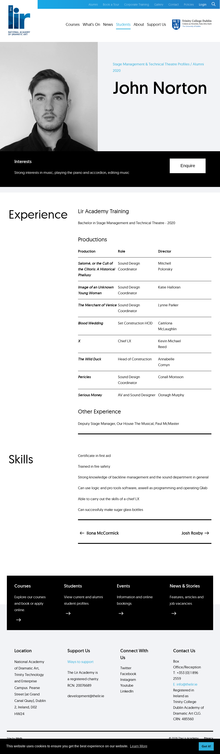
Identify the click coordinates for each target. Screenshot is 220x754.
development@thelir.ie (85, 696)
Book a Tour (111, 4)
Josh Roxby (192, 533)
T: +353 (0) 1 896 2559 (185, 675)
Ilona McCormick (103, 533)
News (108, 24)
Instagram (128, 679)
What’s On (91, 24)
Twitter (125, 668)
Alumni (93, 4)
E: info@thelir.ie (185, 684)
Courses (73, 24)
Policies (189, 4)
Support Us (156, 24)
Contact (173, 4)
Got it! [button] (206, 746)
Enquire (187, 165)
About (139, 24)
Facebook (128, 673)
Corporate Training (136, 4)
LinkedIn (126, 691)
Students (123, 24)
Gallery (158, 4)
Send (191, 608)
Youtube (126, 685)
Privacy (208, 738)
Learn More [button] (138, 746)
